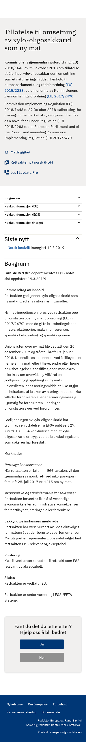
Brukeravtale (51, 712)
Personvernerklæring (21, 712)
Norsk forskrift (19, 247)
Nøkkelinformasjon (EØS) (22, 214)
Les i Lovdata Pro (24, 172)
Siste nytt (16, 239)
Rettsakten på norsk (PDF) (32, 162)
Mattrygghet (20, 152)
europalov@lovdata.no (66, 732)
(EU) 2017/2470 (60, 96)
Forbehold (60, 704)
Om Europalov (38, 704)
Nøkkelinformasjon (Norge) (23, 223)
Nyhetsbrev (15, 704)
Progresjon (12, 198)
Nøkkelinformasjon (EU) (21, 206)
